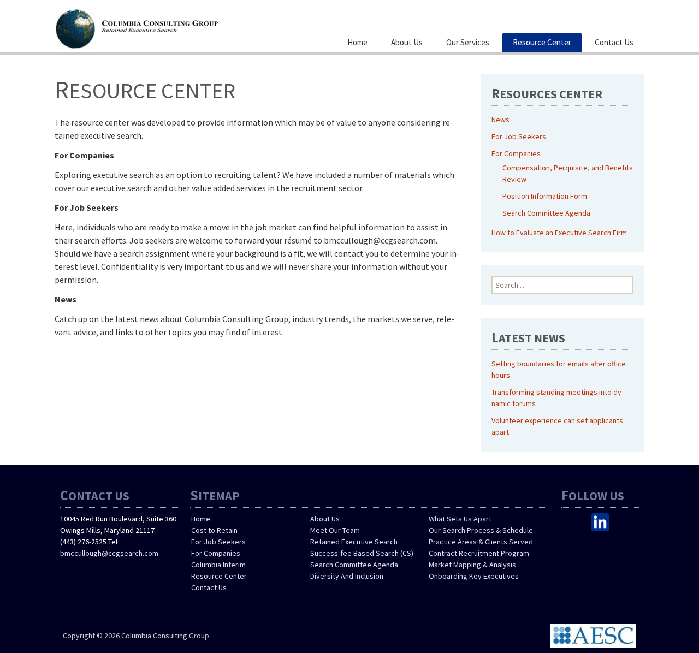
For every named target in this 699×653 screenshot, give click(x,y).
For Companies (516, 153)
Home (357, 42)
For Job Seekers (518, 136)
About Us (407, 42)
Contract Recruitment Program (479, 553)
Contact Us (614, 42)
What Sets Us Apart (460, 519)
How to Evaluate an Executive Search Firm (559, 233)
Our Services (467, 42)
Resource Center (542, 42)
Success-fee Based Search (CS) (361, 553)
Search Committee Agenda (546, 213)
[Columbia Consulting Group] (164, 27)
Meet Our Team (335, 530)
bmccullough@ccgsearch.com (109, 553)
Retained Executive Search (354, 542)
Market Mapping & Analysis (472, 564)
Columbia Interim (218, 564)
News (500, 119)
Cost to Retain (214, 530)
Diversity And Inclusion (346, 576)
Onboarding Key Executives (474, 576)
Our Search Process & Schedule (481, 530)
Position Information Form (544, 196)
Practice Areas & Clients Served (481, 542)
